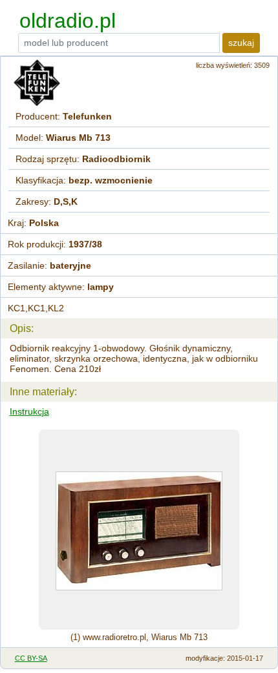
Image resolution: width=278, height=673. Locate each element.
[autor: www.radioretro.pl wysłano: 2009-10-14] (139, 529)
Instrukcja (29, 411)
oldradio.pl (67, 20)
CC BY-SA (31, 658)
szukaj (241, 42)
